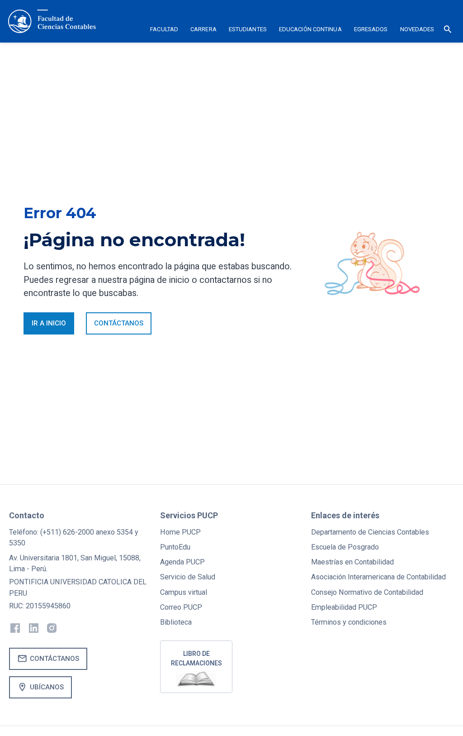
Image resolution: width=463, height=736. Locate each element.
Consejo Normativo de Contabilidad (367, 592)
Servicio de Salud (187, 577)
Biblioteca (176, 622)
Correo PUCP (181, 607)
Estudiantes (248, 29)
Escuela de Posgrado (345, 547)
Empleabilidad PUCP (344, 607)
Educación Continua (310, 29)
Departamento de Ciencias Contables (370, 532)
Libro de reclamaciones (196, 658)
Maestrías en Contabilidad (352, 562)
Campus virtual (183, 592)
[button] (164, 31)
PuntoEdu (175, 547)
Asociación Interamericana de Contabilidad (378, 577)
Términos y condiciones (349, 622)
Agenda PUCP (182, 562)
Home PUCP (180, 532)
